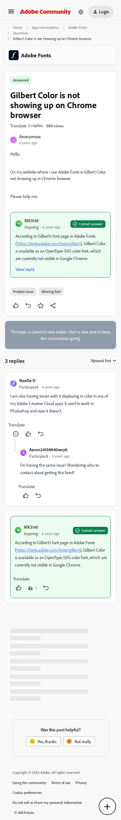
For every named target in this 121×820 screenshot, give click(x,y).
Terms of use (60, 782)
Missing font (51, 291)
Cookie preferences (27, 792)
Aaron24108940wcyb (48, 449)
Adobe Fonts (77, 27)
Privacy (81, 782)
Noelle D (27, 380)
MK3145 (32, 220)
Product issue (23, 291)
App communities (45, 27)
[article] (60, 408)
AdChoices (26, 812)
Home (17, 27)
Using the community (29, 782)
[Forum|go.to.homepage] (45, 12)
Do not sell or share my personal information (47, 802)
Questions (20, 33)
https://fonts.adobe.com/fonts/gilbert (49, 243)
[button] (11, 13)
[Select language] (81, 12)
